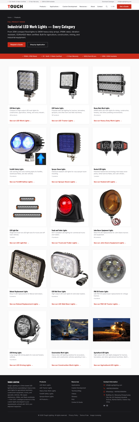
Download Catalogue (108, 1)
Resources (83, 6)
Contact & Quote (77, 402)
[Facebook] (107, 405)
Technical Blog (76, 391)
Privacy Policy (73, 415)
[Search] (106, 6)
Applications (54, 6)
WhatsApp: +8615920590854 (116, 391)
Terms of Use (84, 415)
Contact (100, 6)
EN (113, 6)
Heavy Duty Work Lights (48, 391)
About (93, 6)
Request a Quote (16, 45)
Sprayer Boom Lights (47, 396)
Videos (74, 393)
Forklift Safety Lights (46, 393)
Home (9, 17)
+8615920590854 (112, 388)
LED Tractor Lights (46, 388)
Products (43, 6)
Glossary (74, 396)
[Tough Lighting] (15, 6)
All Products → (44, 399)
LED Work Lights (45, 385)
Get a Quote (124, 6)
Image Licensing (95, 415)
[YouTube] (104, 405)
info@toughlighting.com (124, 1)
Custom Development (70, 6)
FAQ (73, 399)
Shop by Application (37, 45)
